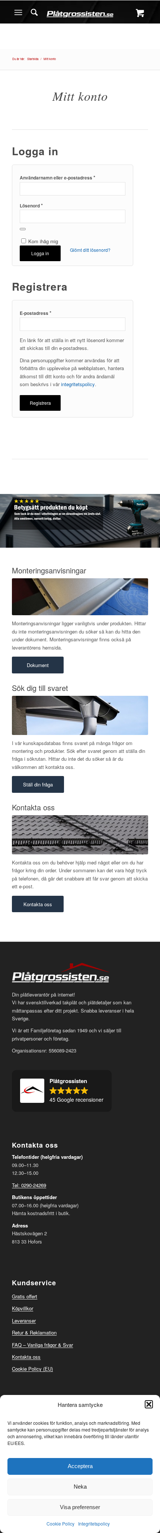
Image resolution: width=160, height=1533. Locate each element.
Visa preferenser (80, 1507)
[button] (149, 1404)
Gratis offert (24, 1296)
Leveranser (24, 1320)
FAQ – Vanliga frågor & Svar (42, 1344)
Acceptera (80, 1466)
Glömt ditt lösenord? (90, 250)
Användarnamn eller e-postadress (57, 177)
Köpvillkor (22, 1308)
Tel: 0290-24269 (29, 1185)
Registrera (40, 403)
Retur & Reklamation (34, 1332)
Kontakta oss (26, 1356)
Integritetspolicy (94, 1523)
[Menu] (18, 12)
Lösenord (31, 205)
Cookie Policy (60, 1523)
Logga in (40, 253)
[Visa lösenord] (23, 229)
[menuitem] (34, 12)
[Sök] (34, 12)
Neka (80, 1486)
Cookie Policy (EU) (32, 1368)
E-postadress (35, 312)
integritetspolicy (78, 384)
